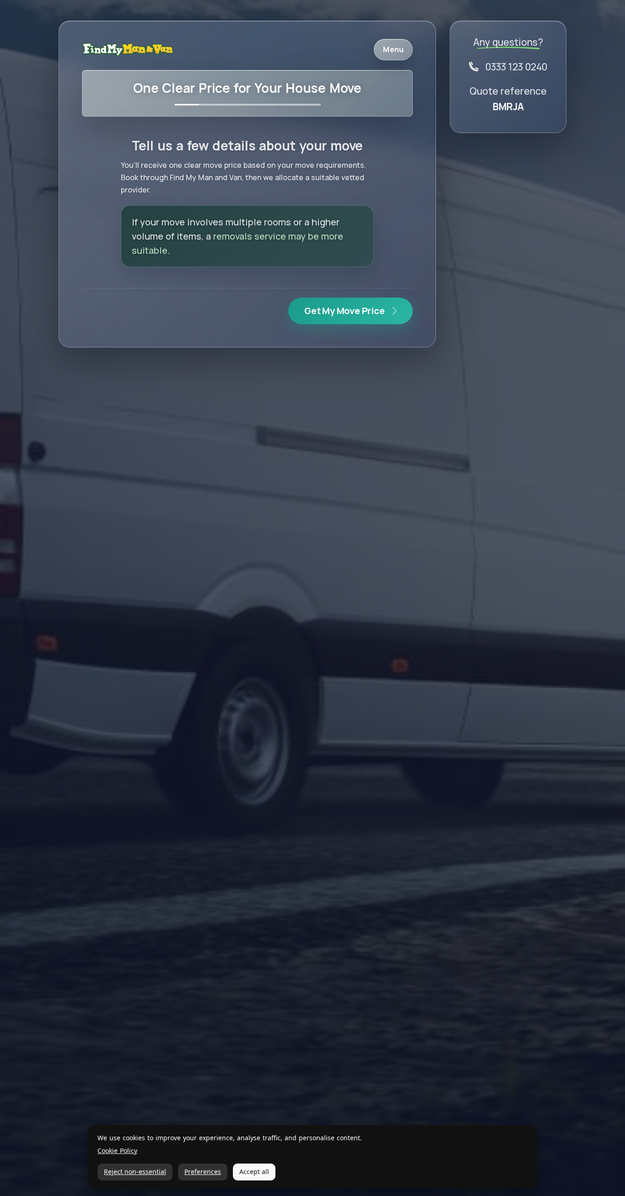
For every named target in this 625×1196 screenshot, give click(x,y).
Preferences (202, 1171)
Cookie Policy (117, 1151)
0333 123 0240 (516, 66)
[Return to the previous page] (127, 50)
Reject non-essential (135, 1171)
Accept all (254, 1171)
